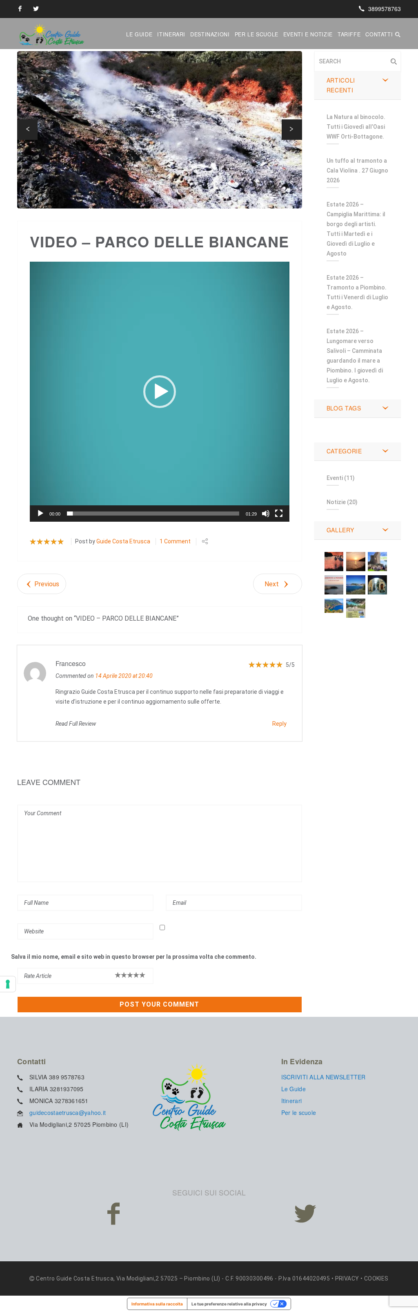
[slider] (153, 513)
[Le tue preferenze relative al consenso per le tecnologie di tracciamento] (8, 984)
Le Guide (139, 34)
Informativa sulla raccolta (157, 1303)
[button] (27, 129)
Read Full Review (76, 723)
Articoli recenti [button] (341, 85)
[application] (159, 392)
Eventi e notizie (308, 34)
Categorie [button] (344, 451)
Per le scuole (256, 34)
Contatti (379, 34)
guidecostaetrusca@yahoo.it (67, 1112)
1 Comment (175, 541)
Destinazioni (210, 34)
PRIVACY (347, 1278)
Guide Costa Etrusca (123, 541)
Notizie (336, 502)
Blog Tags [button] (344, 408)
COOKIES (376, 1278)
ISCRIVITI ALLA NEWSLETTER (323, 1077)
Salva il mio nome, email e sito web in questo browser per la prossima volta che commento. (133, 956)
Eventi (335, 478)
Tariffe (349, 34)
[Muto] (266, 513)
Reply (279, 723)
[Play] (40, 513)
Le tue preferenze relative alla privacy (229, 1303)
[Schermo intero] (279, 513)
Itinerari (171, 34)
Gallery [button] (340, 530)
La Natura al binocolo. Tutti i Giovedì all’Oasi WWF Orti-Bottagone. (356, 127)
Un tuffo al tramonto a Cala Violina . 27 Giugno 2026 (357, 170)
